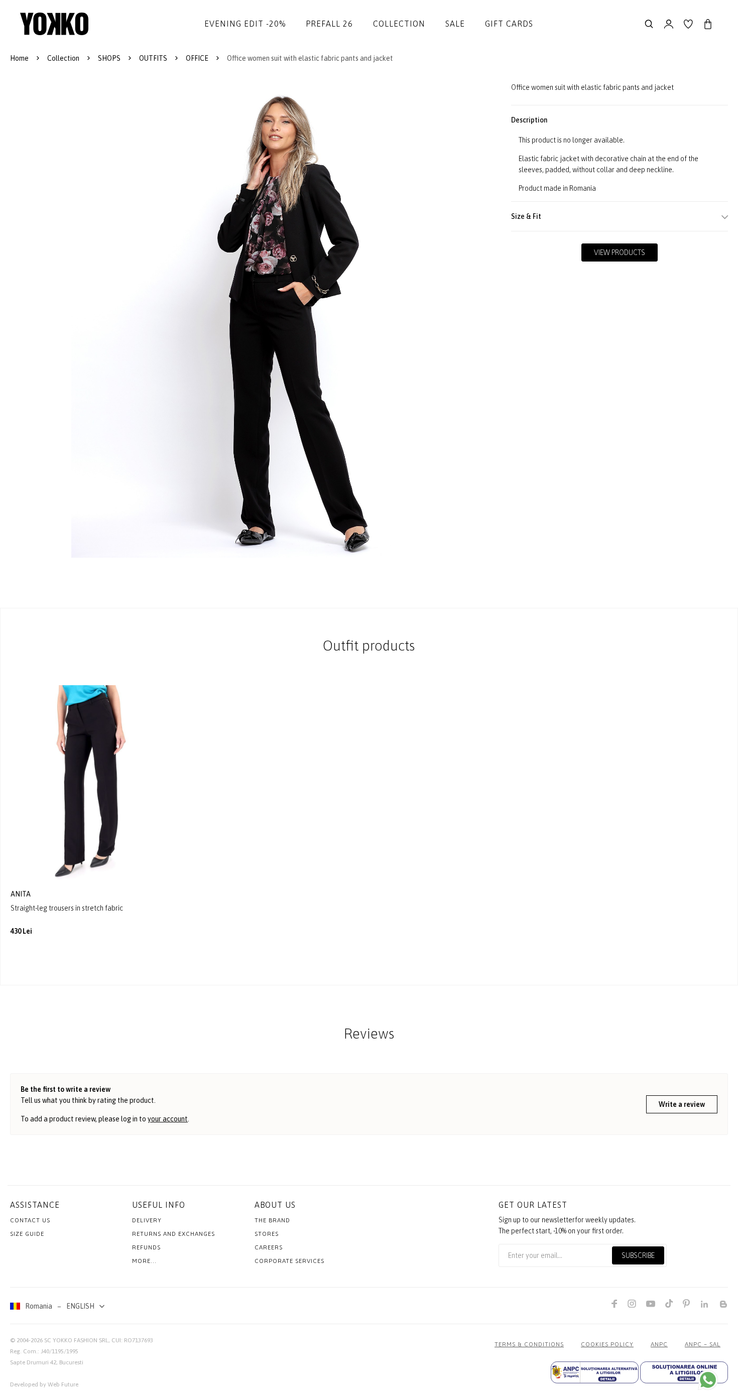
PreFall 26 (329, 23)
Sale (455, 23)
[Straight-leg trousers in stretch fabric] (84, 783)
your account (168, 1119)
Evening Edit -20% (245, 23)
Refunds (146, 1247)
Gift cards (509, 23)
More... (144, 1260)
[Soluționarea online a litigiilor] (684, 1372)
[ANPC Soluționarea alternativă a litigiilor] (595, 1372)
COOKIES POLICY (607, 1344)
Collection (399, 23)
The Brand (272, 1220)
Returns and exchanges (173, 1233)
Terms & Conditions (529, 1344)
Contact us (30, 1220)
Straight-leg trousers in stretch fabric (67, 908)
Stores (267, 1233)
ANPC (659, 1344)
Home (19, 58)
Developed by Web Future (44, 1384)
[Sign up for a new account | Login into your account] (669, 24)
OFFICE (197, 58)
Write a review (682, 1104)
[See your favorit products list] (688, 24)
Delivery (147, 1220)
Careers (269, 1247)
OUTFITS (153, 58)
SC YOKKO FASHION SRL (76, 1340)
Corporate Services (289, 1260)
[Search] (649, 24)
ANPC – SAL (702, 1344)
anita (21, 894)
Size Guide (27, 1233)
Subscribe (638, 1255)
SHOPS (109, 58)
